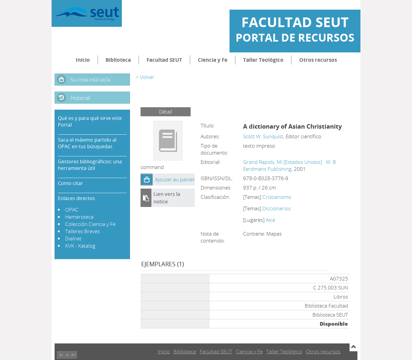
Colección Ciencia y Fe (90, 224)
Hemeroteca (79, 216)
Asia (270, 219)
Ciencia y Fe (212, 59)
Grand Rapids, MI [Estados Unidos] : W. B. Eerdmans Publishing (290, 165)
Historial (80, 97)
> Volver (145, 77)
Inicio (83, 59)
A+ (73, 355)
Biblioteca (118, 59)
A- (61, 355)
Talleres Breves (82, 231)
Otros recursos (318, 59)
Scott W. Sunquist (263, 136)
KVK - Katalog (80, 245)
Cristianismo (276, 196)
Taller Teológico (263, 59)
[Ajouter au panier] (147, 179)
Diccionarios (276, 208)
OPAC (71, 209)
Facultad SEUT (164, 59)
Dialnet (73, 238)
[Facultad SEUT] (87, 13)
